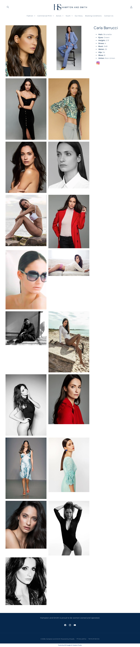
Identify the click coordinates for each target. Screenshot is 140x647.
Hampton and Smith (53, 639)
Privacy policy (81, 639)
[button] (8, 7)
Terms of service (93, 639)
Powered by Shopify (67, 639)
